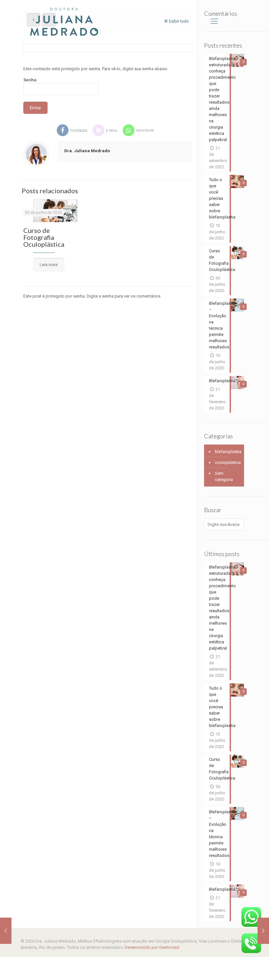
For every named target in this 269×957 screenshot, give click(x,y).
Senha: (30, 79)
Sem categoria (224, 476)
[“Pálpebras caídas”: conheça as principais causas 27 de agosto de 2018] (5, 931)
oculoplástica (228, 462)
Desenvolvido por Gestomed (152, 947)
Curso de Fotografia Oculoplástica (43, 237)
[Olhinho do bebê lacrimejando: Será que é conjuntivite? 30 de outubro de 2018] (263, 931)
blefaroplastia (228, 451)
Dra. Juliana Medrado (87, 150)
